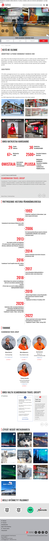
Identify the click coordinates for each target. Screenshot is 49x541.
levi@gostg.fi (24, 383)
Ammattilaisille (4, 524)
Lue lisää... (5, 25)
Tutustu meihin (6, 528)
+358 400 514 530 (13, 539)
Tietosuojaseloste (30, 535)
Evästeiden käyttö (38, 535)
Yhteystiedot (4, 530)
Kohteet (4, 520)
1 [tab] (22, 34)
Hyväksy (1, 2)
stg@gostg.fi (39, 357)
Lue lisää (45, 0)
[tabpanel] (24, 21)
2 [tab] (24, 34)
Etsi (44, 40)
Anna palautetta (25, 419)
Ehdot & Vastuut (45, 535)
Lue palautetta (24, 417)
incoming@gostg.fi (9, 357)
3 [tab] (27, 34)
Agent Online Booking (44, 5)
